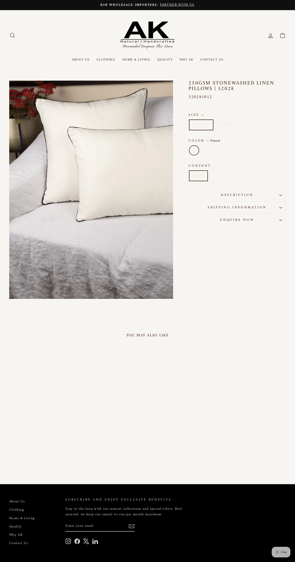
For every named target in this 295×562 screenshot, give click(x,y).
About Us (81, 60)
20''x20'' (226, 124)
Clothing (106, 60)
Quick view (42, 441)
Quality (165, 60)
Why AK (186, 60)
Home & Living (136, 60)
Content (200, 166)
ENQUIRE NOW (237, 220)
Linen (198, 175)
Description (237, 195)
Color (204, 140)
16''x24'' (201, 124)
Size (196, 115)
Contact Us (211, 60)
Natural (194, 150)
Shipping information (237, 207)
